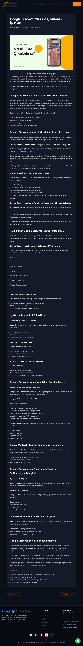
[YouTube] (41, 635)
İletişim (77, 4)
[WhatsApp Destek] (78, 641)
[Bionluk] (47, 635)
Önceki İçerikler (14, 595)
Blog (69, 4)
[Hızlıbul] (52, 635)
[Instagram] (36, 635)
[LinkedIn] (31, 635)
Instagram (13, 565)
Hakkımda (43, 4)
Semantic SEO (15, 529)
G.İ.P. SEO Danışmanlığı (69, 624)
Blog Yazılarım (45, 619)
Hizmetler (52, 4)
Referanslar (61, 4)
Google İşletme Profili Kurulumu (72, 618)
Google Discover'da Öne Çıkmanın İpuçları (36, 21)
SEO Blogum (45, 622)
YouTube (30, 565)
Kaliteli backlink (15, 351)
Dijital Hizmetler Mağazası (70, 627)
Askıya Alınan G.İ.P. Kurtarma (71, 621)
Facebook (20, 565)
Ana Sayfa (34, 4)
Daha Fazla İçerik (68, 595)
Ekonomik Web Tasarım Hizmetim (69, 614)
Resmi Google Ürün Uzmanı (43, 642)
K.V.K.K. (44, 625)
